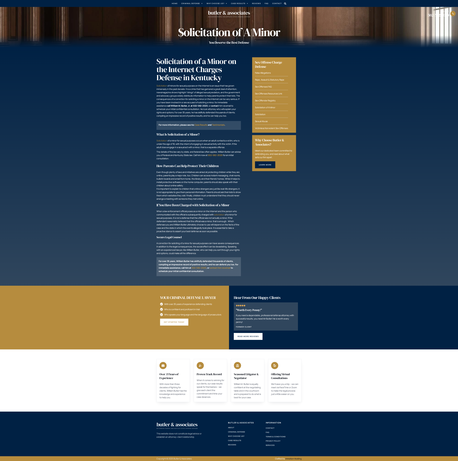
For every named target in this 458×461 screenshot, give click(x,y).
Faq (266, 3)
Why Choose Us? (215, 3)
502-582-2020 (438, 15)
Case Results (238, 3)
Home (174, 3)
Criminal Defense (190, 3)
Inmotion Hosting (293, 458)
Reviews (256, 3)
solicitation (219, 214)
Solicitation (161, 85)
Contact (277, 3)
